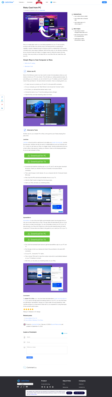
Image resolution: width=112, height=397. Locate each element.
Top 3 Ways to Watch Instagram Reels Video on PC (81, 31)
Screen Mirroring (45, 384)
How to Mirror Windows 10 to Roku (34, 320)
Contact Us (82, 387)
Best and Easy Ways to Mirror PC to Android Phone (81, 35)
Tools (54, 2)
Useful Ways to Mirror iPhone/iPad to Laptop (80, 39)
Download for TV (38, 161)
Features (21, 2)
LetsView (9, 2)
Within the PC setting (30, 63)
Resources (65, 387)
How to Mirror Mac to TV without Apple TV (80, 23)
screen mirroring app (57, 142)
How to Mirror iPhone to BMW (81, 16)
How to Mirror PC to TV (31, 318)
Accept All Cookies (79, 393)
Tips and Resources (56, 324)
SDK (47, 2)
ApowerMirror (26, 220)
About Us (81, 384)
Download (29, 2)
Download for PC (38, 155)
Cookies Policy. (33, 394)
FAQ (64, 384)
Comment (64, 333)
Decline (69, 393)
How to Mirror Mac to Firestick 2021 (81, 19)
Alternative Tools (29, 66)
